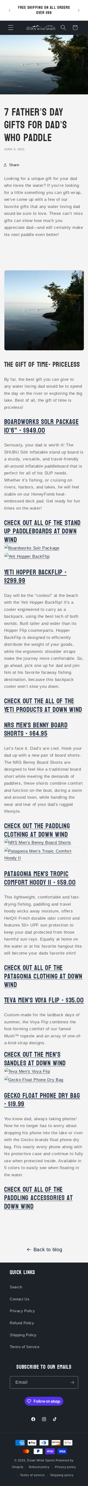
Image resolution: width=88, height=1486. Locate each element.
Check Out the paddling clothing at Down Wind (37, 830)
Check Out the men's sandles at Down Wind (35, 1058)
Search (16, 1287)
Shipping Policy (23, 1335)
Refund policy (39, 1467)
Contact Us (20, 1299)
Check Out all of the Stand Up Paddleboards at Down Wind (42, 531)
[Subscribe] (72, 1382)
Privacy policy (65, 1467)
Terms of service (32, 1475)
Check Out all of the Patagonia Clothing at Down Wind (43, 976)
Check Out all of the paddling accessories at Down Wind (38, 1198)
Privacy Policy (22, 1311)
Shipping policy (62, 1475)
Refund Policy (22, 1323)
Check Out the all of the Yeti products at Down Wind (43, 705)
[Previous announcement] (9, 10)
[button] (11, 27)
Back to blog (47, 1249)
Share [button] (14, 165)
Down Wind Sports (41, 1460)
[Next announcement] (78, 10)
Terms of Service (25, 1347)
